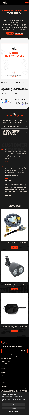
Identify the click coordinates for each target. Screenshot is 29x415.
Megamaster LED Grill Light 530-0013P (14, 284)
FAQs (2, 379)
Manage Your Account (5, 361)
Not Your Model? (19, 33)
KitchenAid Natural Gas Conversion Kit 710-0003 (14, 242)
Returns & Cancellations (6, 365)
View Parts (10, 33)
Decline (14, 408)
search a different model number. (18, 29)
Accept (14, 404)
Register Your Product (5, 380)
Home (2, 40)
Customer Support (6, 93)
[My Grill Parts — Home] (14, 2)
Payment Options (4, 363)
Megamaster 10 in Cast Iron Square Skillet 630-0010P (14, 326)
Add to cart (14, 247)
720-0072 (6, 40)
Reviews (3, 382)
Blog (2, 375)
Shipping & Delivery (5, 366)
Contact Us (3, 377)
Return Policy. (21, 106)
